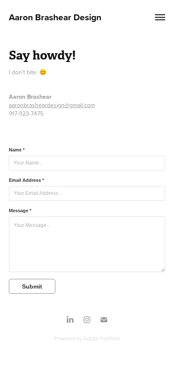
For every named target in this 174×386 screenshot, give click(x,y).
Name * (16, 149)
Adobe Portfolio (101, 338)
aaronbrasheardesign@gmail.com (52, 105)
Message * (20, 210)
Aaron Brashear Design (55, 17)
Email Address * (26, 180)
